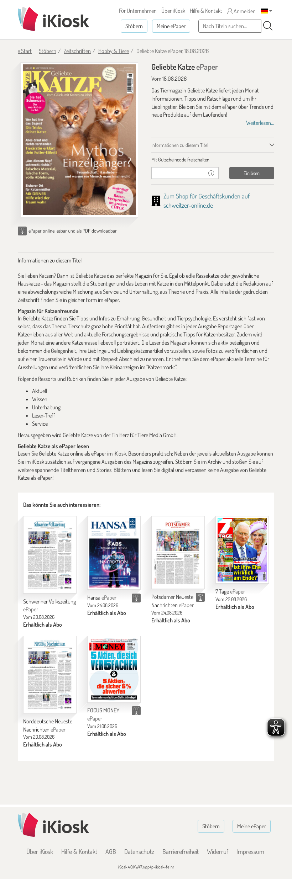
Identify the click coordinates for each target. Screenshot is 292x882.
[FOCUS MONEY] (114, 669)
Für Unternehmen (138, 10)
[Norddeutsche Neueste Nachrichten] (50, 674)
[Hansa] (114, 553)
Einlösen (252, 173)
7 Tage (230, 591)
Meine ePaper (171, 26)
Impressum (250, 851)
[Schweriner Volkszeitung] (50, 555)
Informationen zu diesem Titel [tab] (179, 145)
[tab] (212, 160)
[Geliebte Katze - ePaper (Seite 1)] (79, 139)
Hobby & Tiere (113, 50)
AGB (110, 851)
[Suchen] (267, 26)
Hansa (101, 597)
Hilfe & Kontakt (206, 10)
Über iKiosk (173, 10)
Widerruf (217, 851)
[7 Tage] (242, 550)
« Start (25, 50)
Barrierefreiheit (180, 851)
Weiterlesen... (260, 122)
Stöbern (134, 26)
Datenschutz (139, 851)
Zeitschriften (77, 50)
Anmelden (244, 11)
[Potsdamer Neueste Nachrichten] (178, 552)
